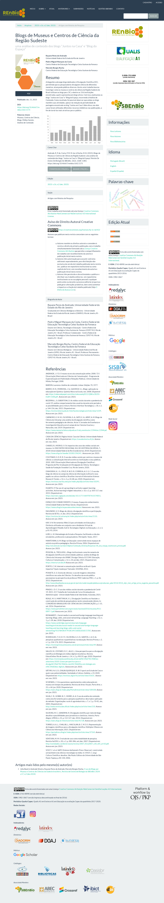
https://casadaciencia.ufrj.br (83, 439)
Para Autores (115, 136)
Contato (120, 9)
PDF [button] (28, 94)
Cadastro (147, 2)
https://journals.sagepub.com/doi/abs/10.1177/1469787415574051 (73, 496)
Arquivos (28, 25)
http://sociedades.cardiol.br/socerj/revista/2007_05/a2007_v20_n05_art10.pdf (77, 744)
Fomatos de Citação (58, 169)
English (113, 166)
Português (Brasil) (117, 161)
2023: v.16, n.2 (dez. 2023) (45, 25)
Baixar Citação (80, 169)
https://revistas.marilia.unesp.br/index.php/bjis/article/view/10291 (72, 481)
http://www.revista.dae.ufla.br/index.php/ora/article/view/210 (70, 706)
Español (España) (117, 171)
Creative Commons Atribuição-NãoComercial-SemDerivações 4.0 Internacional (126, 257)
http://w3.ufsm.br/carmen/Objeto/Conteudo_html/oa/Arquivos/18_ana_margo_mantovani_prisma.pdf (85, 546)
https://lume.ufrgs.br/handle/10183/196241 (63, 453)
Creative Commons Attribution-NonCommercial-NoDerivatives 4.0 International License (73, 213)
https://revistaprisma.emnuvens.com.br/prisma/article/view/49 (71, 645)
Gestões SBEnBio (105, 9)
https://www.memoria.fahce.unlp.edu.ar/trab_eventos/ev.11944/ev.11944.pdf (76, 430)
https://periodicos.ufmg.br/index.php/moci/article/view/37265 (70, 732)
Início (32, 9)
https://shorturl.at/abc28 (56, 562)
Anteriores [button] (63, 9)
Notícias (91, 9)
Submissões (78, 9)
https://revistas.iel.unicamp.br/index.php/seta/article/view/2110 (71, 516)
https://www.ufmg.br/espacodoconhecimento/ (64, 507)
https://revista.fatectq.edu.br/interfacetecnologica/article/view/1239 (73, 411)
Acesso (159, 2)
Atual (52, 9)
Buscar (153, 16)
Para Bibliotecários (117, 141)
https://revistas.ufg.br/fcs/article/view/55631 (76, 675)
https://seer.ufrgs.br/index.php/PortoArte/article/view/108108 (71, 690)
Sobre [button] (41, 9)
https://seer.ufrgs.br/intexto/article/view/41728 (65, 721)
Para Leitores (115, 131)
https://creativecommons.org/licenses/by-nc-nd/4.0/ (79, 230)
